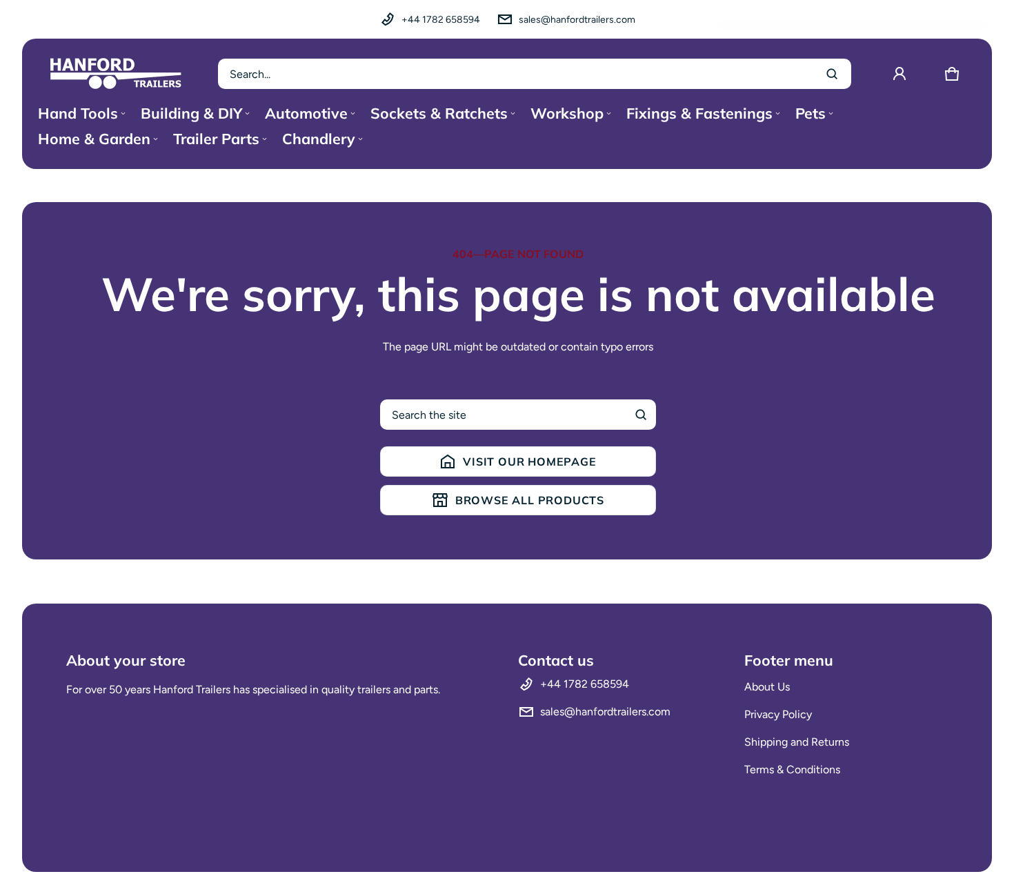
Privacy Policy (778, 714)
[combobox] (534, 74)
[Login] (899, 74)
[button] (952, 74)
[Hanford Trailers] (116, 73)
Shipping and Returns (796, 741)
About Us (767, 686)
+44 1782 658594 (440, 20)
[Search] (641, 414)
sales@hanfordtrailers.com (577, 20)
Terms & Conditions (792, 769)
